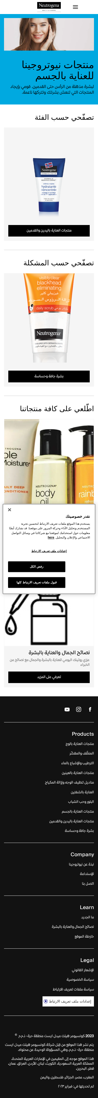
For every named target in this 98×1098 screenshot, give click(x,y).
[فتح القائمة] (83, 7)
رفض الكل (36, 567)
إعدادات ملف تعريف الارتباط (70, 1001)
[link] (49, 172)
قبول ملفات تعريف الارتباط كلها (37, 582)
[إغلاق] (9, 509)
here (51, 537)
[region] (49, 549)
